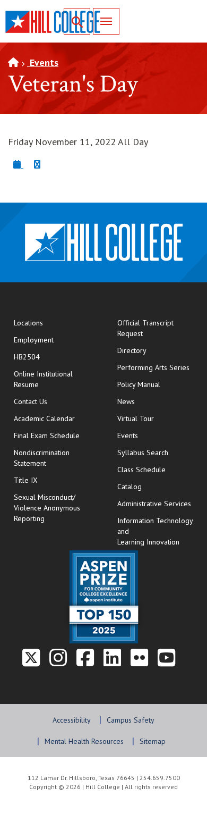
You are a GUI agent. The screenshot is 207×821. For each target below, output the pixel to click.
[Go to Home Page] (13, 62)
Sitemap (153, 741)
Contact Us (55, 401)
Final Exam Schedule (55, 435)
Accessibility (72, 720)
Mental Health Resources (84, 741)
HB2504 (27, 357)
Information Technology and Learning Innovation (155, 531)
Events (42, 62)
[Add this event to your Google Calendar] (37, 164)
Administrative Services (154, 503)
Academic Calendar (44, 418)
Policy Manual (138, 384)
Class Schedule (158, 469)
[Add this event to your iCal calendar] (18, 164)
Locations (28, 323)
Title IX (26, 480)
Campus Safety (130, 720)
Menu (106, 21)
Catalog (129, 486)
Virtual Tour (135, 418)
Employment (34, 340)
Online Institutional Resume (55, 379)
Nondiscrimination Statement (42, 458)
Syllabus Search (142, 452)
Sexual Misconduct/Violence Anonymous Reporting (47, 507)
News (126, 401)
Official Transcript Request (158, 328)
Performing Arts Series (153, 367)
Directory (131, 350)
